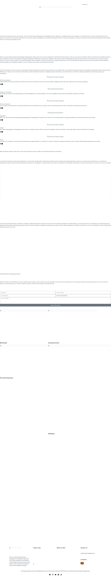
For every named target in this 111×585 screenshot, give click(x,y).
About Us (91, 3)
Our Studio (98, 3)
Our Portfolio (85, 25)
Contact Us (107, 25)
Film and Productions (96, 25)
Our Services (107, 3)
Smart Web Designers (86, 583)
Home (84, 3)
